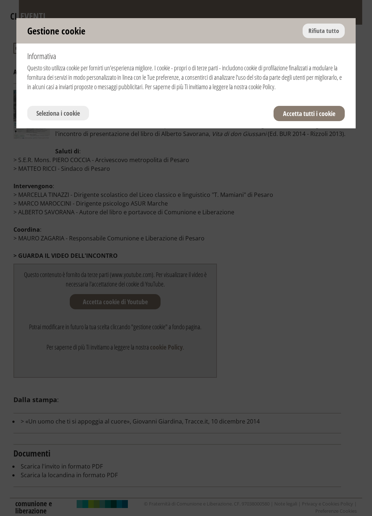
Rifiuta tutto (323, 30)
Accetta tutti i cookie (309, 113)
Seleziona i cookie (58, 113)
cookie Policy (261, 86)
